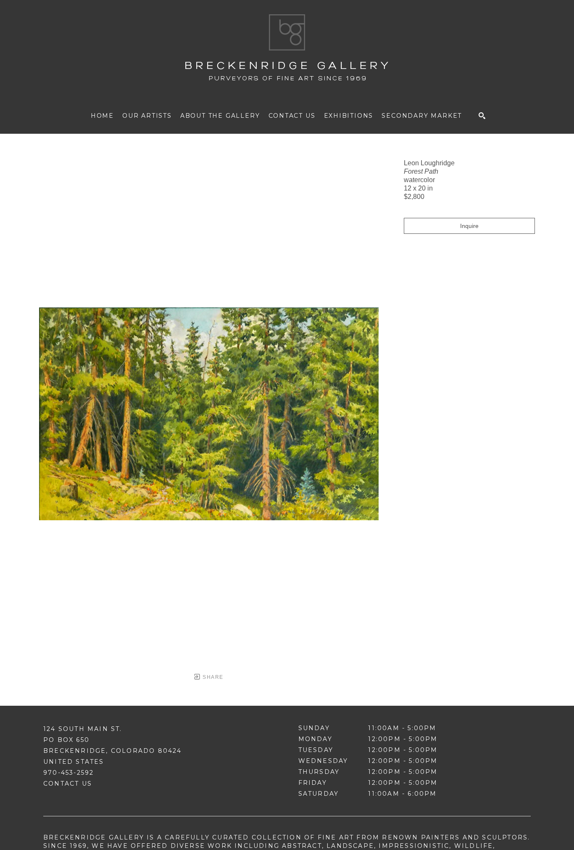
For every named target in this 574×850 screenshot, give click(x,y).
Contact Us (67, 783)
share (212, 677)
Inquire (469, 225)
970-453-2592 (68, 772)
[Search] (482, 115)
